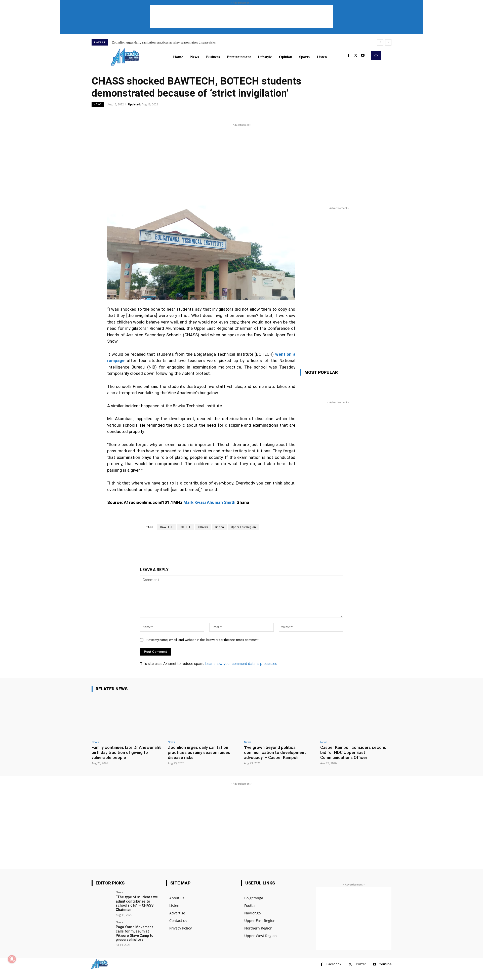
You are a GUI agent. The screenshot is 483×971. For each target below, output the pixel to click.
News (98, 104)
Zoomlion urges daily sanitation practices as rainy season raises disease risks (164, 42)
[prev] (380, 42)
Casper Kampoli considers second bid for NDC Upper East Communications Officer (353, 752)
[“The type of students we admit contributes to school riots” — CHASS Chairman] (102, 901)
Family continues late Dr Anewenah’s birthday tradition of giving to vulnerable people (127, 752)
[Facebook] (348, 55)
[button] (376, 55)
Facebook (334, 964)
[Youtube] (362, 55)
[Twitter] (355, 55)
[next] (388, 42)
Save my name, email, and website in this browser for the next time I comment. (202, 640)
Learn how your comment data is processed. (241, 663)
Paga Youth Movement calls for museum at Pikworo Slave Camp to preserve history (134, 933)
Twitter (360, 964)
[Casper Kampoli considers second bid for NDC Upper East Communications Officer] (355, 717)
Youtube (385, 964)
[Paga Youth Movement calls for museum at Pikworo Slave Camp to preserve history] (102, 931)
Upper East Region (243, 527)
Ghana (219, 527)
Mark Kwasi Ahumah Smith (209, 502)
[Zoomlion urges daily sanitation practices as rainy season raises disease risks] (203, 717)
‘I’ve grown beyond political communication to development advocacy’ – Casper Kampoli (275, 752)
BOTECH (185, 527)
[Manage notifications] (12, 959)
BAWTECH (166, 527)
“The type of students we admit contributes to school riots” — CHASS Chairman (137, 903)
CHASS (203, 527)
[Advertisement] (241, 16)
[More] (276, 115)
